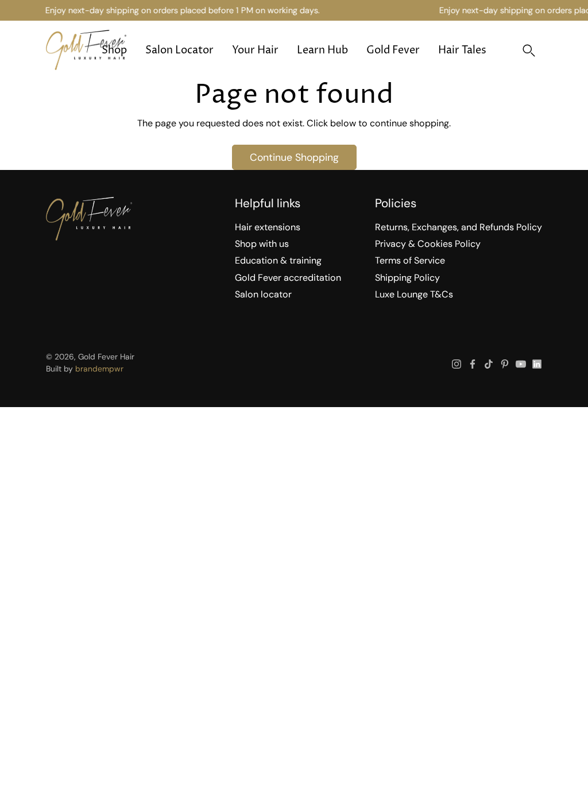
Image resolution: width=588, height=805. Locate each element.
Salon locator (263, 294)
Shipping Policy (407, 278)
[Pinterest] (505, 364)
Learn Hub (322, 50)
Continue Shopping (294, 157)
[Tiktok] (488, 364)
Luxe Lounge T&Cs (414, 294)
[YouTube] (521, 364)
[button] (529, 50)
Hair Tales (462, 50)
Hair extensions (267, 227)
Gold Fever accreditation (288, 278)
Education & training (278, 260)
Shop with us (262, 244)
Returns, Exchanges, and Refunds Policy (458, 227)
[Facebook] (472, 364)
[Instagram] (456, 364)
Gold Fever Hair (106, 356)
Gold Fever (393, 50)
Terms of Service (410, 260)
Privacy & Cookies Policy (428, 244)
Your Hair (255, 50)
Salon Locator (179, 50)
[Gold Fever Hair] (86, 49)
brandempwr (99, 368)
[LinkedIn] (537, 364)
